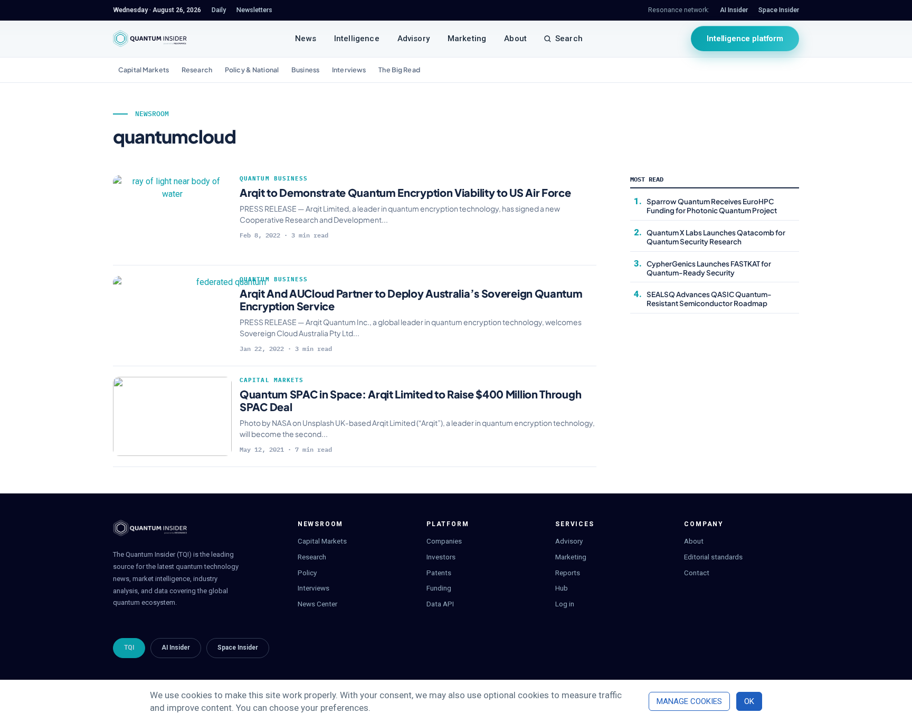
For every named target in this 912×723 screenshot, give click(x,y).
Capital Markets (143, 69)
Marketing (467, 38)
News (305, 38)
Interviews (349, 69)
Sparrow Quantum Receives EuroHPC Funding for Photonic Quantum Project (712, 206)
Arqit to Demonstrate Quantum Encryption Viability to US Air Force (405, 192)
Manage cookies (689, 701)
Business (305, 69)
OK (749, 701)
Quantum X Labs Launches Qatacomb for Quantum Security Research (716, 237)
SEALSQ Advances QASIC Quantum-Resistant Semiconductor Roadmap (709, 299)
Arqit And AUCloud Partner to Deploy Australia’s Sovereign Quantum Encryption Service (411, 299)
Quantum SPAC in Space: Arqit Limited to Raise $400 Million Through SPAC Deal (410, 400)
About (515, 38)
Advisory (413, 38)
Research (197, 69)
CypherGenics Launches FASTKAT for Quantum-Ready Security (709, 268)
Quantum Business (274, 178)
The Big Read (399, 69)
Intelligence (356, 38)
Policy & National (252, 69)
